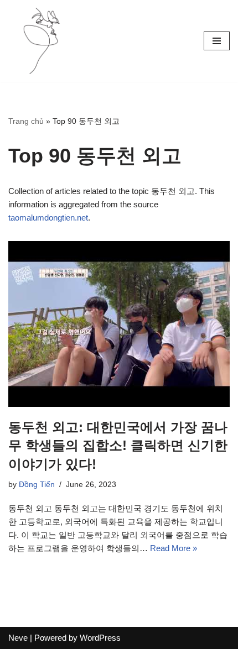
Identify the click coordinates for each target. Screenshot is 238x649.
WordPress (100, 637)
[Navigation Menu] (217, 41)
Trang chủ (26, 121)
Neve (18, 637)
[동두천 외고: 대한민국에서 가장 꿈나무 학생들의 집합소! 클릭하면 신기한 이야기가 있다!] (119, 324)
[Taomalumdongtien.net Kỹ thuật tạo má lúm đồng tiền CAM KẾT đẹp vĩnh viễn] (41, 41)
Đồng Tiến (37, 484)
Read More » (173, 548)
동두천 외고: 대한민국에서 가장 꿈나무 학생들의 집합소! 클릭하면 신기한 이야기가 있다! (117, 446)
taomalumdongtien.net (48, 217)
